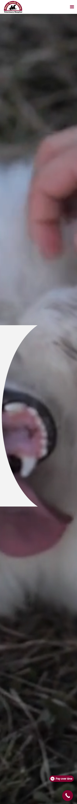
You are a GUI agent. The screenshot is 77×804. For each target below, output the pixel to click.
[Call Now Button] (67, 795)
